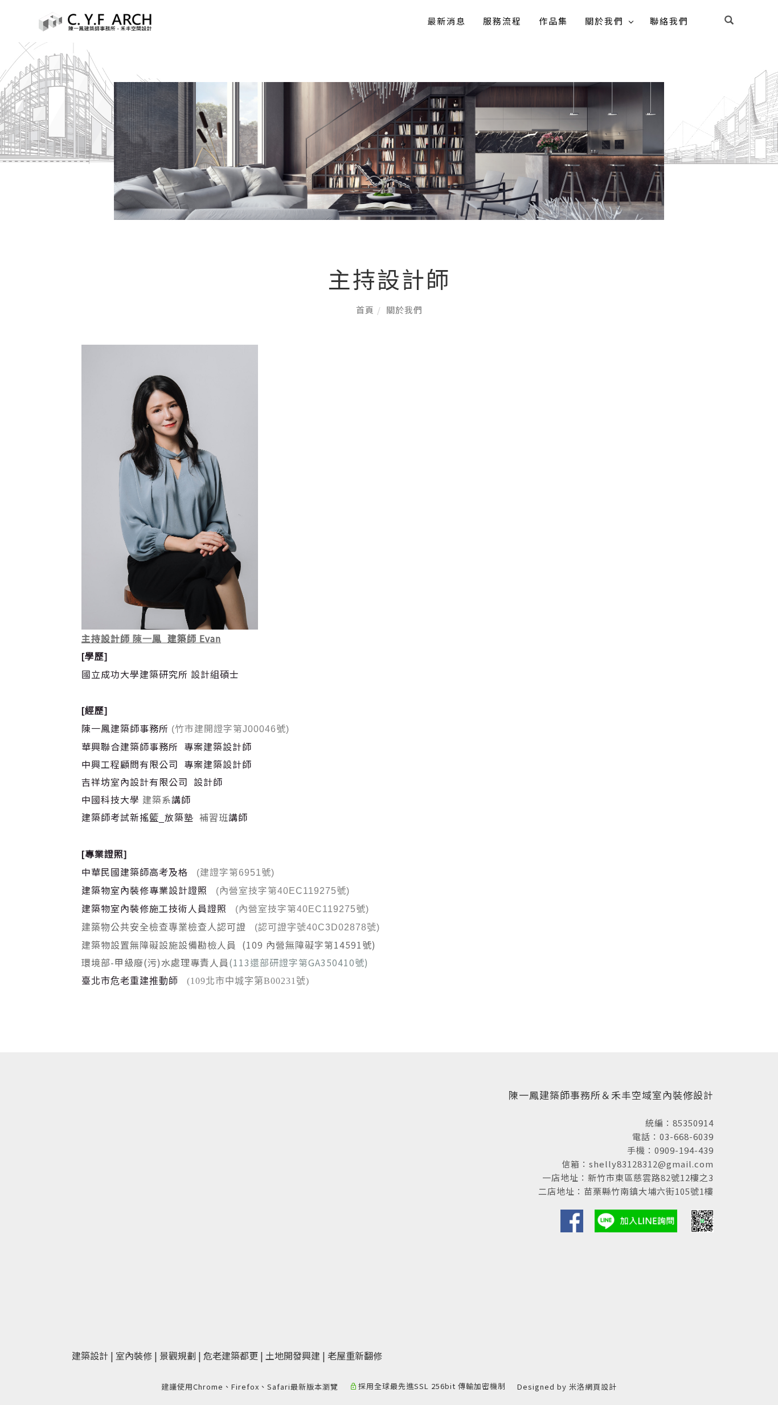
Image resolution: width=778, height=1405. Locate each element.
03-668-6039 (687, 1136)
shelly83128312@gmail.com (651, 1164)
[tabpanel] (389, 151)
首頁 (365, 310)
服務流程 (502, 21)
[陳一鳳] (169, 486)
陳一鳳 (147, 638)
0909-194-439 (684, 1150)
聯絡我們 (669, 21)
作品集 (553, 21)
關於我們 (604, 21)
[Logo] (96, 20)
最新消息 (446, 21)
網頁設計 (601, 1386)
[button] (729, 21)
